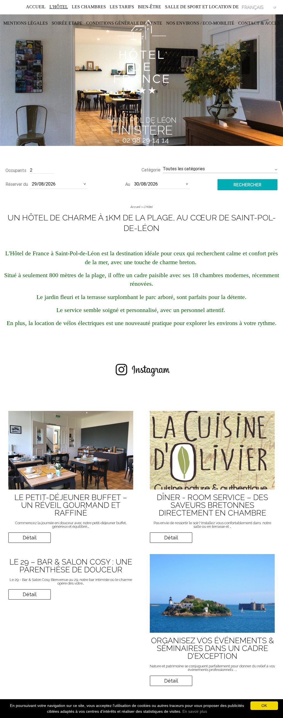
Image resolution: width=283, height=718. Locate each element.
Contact (249, 23)
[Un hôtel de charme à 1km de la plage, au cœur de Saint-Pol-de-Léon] (141, 56)
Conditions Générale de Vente (124, 23)
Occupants (16, 170)
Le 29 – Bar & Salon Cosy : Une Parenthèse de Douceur (70, 565)
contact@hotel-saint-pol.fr (141, 148)
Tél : (141, 141)
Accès (272, 23)
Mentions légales (25, 23)
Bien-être (149, 6)
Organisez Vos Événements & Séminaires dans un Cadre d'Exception (212, 648)
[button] (220, 168)
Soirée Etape (67, 23)
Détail (29, 538)
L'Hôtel (58, 6)
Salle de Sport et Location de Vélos (210, 6)
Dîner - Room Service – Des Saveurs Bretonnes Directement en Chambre (212, 505)
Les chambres (89, 6)
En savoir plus (194, 711)
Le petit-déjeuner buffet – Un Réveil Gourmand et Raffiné (70, 505)
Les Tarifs (122, 6)
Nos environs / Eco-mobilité (200, 23)
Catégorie (151, 170)
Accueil (36, 6)
